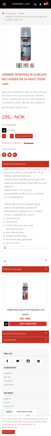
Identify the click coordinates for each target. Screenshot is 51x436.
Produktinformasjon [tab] (14, 163)
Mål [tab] (5, 261)
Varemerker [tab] (9, 339)
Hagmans (17, 142)
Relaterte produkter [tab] (14, 333)
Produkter (8, 373)
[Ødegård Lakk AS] (20, 3)
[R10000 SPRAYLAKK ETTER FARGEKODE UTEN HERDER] (25, 291)
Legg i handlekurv (23, 136)
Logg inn (7, 398)
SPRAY (22, 13)
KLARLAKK (11, 13)
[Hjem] (3, 13)
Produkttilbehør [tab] (12, 269)
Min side (7, 377)
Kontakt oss (9, 406)
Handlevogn (9, 384)
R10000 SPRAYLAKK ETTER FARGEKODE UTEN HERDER (25, 312)
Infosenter (8, 381)
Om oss (7, 402)
